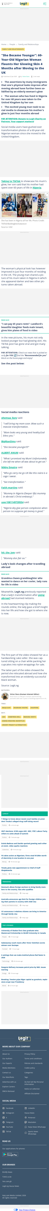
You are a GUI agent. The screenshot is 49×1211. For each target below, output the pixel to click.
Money (4, 862)
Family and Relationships (28, 44)
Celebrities (5, 849)
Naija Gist (6, 708)
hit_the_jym (8, 552)
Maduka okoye (30, 717)
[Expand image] (46, 194)
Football (4, 949)
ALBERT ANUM (9, 452)
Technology (5, 961)
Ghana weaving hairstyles (13, 721)
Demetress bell (14, 717)
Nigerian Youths (21, 708)
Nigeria (37, 187)
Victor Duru (25, 76)
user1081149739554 (12, 502)
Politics (4, 825)
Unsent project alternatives (14, 725)
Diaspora (34, 708)
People (12, 44)
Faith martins (9, 487)
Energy (4, 973)
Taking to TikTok (11, 181)
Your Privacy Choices (27, 1210)
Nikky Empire (9, 467)
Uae (3, 717)
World (4, 985)
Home (3, 44)
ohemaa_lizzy (9, 417)
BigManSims (8, 441)
